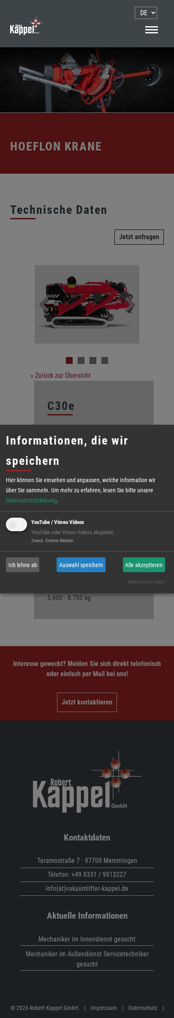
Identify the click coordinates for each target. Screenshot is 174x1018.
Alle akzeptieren (144, 565)
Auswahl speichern (81, 565)
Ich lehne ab (22, 565)
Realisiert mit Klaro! (146, 582)
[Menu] (151, 29)
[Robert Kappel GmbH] (27, 42)
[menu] (146, 13)
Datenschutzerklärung (31, 500)
